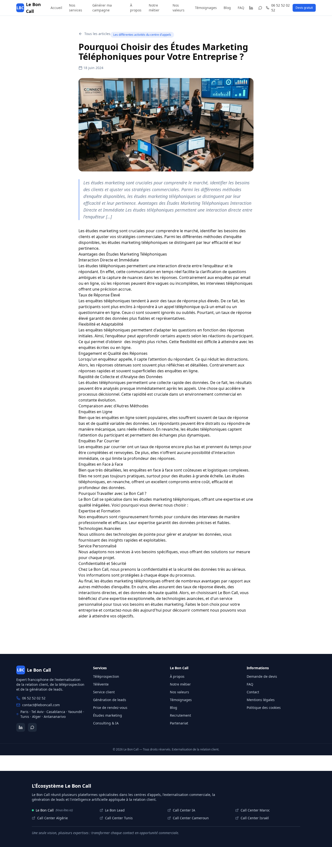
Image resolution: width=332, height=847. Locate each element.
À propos (135, 7)
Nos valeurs (178, 7)
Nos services (75, 7)
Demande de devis (262, 676)
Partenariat (179, 723)
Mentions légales (261, 699)
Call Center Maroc (255, 810)
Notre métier (154, 7)
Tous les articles (97, 33)
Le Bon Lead (115, 810)
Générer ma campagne (102, 7)
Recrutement (180, 715)
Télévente (101, 684)
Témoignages (206, 7)
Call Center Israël (255, 818)
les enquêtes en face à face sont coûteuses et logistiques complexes (185, 470)
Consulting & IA (106, 723)
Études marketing (107, 715)
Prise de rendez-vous (110, 707)
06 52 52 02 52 (280, 7)
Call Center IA (184, 810)
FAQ (241, 7)
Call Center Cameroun (191, 818)
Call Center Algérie (52, 818)
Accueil (56, 7)
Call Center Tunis (119, 818)
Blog (227, 7)
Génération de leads (109, 699)
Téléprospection (106, 676)
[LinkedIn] (251, 7)
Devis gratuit (304, 8)
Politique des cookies (264, 707)
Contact (253, 692)
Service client (104, 692)
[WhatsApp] (260, 7)
